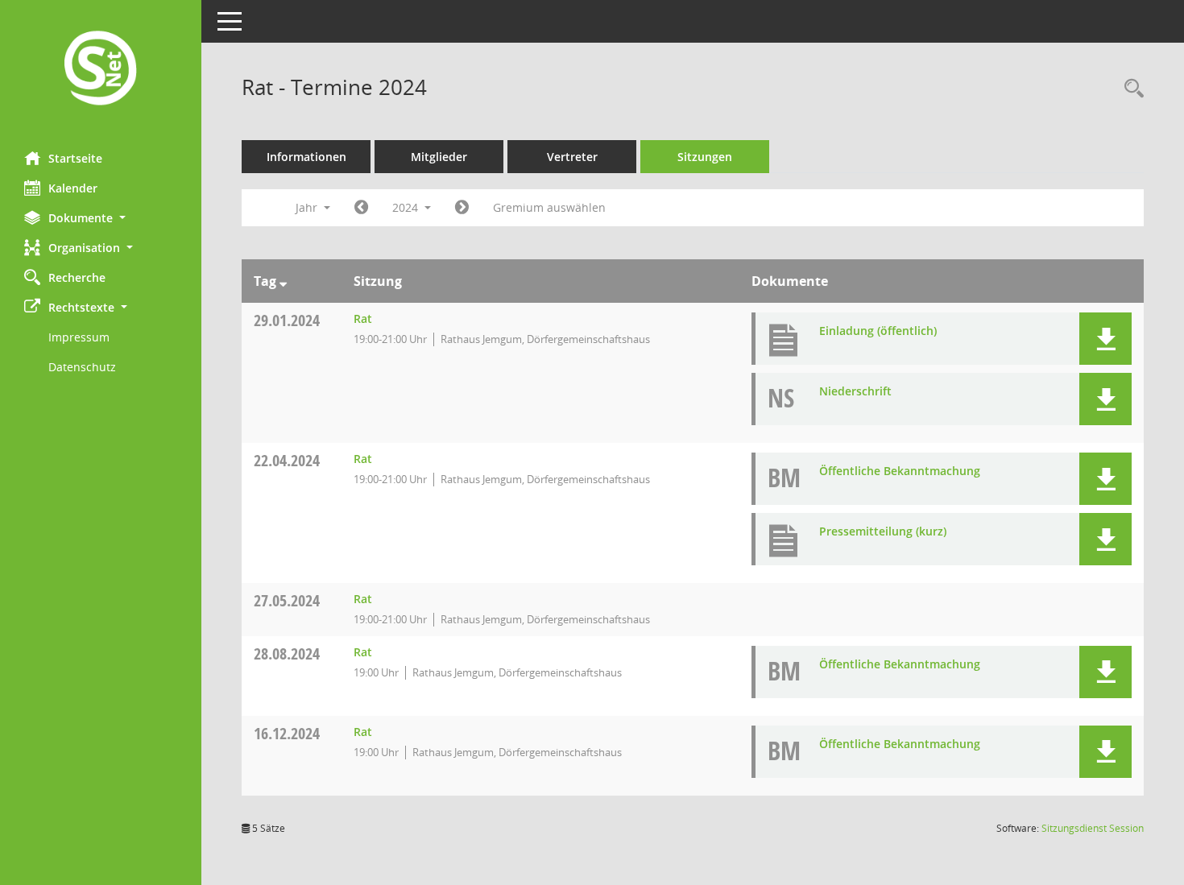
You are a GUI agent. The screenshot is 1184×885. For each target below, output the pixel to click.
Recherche (77, 277)
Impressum (79, 337)
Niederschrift (855, 391)
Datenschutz (82, 366)
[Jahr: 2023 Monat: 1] (361, 207)
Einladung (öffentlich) (878, 330)
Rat (363, 318)
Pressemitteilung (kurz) (882, 531)
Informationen (306, 156)
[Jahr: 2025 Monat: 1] (462, 207)
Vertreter (572, 156)
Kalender (72, 188)
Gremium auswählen (549, 207)
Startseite (75, 158)
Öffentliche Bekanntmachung (899, 470)
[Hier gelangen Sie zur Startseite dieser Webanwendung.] (100, 69)
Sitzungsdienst (1092, 828)
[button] (100, 218)
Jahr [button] (308, 207)
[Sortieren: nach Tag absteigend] (283, 281)
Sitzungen (704, 156)
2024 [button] (406, 207)
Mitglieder (439, 156)
